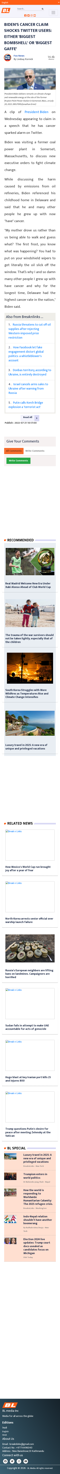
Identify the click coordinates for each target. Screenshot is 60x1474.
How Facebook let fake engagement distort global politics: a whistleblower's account (26, 354)
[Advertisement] (30, 505)
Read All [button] (27, 417)
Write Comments (34, 451)
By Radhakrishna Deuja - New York (36, 1229)
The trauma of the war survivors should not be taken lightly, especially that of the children (29, 638)
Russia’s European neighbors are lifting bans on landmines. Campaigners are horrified (29, 974)
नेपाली (4, 1428)
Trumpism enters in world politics (35, 1176)
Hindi (4, 1435)
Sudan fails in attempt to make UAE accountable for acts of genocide (27, 1027)
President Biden (36, 112)
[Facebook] (5, 1461)
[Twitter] (12, 1461)
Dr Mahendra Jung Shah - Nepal (36, 1181)
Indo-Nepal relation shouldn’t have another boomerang (37, 1220)
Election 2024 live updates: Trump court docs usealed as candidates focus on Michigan (36, 1246)
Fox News (19, 56)
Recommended (20, 540)
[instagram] (19, 1461)
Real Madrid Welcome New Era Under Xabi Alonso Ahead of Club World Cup (28, 585)
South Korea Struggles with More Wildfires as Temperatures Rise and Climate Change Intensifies (26, 693)
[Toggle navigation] (53, 12)
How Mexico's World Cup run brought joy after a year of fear (28, 869)
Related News (20, 823)
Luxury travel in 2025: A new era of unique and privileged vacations (26, 747)
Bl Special (16, 1148)
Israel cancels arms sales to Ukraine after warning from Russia (28, 389)
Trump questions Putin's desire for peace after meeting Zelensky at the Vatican (28, 1132)
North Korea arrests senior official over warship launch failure (29, 920)
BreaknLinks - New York (33, 1166)
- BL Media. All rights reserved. (39, 1468)
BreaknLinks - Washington (34, 1208)
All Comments (14, 451)
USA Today (28, 1257)
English (5, 1431)
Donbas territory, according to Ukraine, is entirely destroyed (29, 372)
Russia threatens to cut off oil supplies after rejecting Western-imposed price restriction (29, 331)
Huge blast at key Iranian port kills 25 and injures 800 (28, 1079)
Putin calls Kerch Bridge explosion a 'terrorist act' (25, 405)
